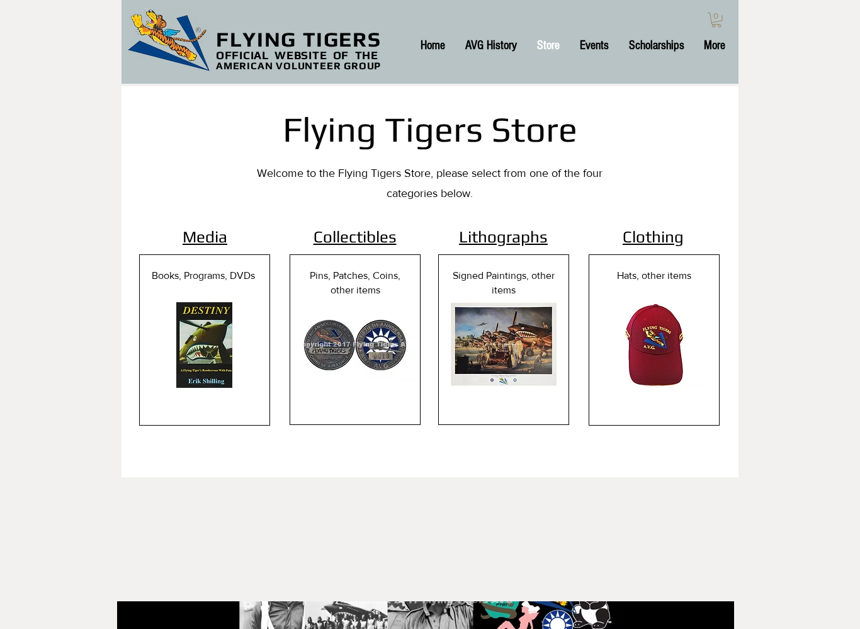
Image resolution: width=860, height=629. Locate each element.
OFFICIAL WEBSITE (271, 55)
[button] (716, 20)
